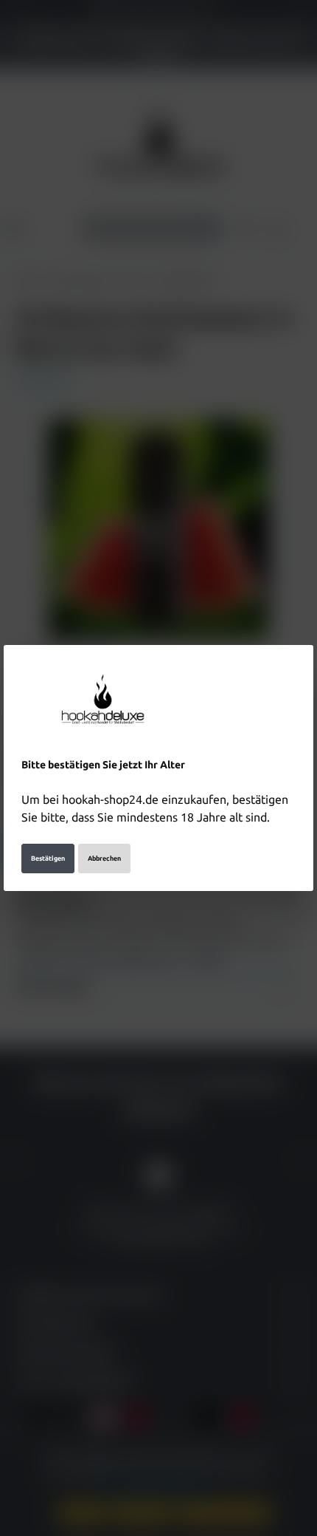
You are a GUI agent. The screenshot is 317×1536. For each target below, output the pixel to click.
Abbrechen (104, 858)
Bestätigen (48, 858)
